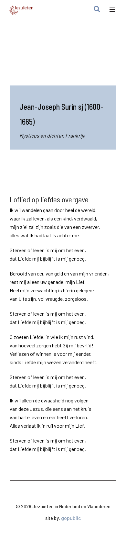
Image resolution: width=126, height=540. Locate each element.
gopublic (71, 518)
